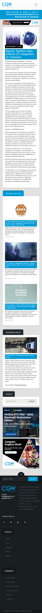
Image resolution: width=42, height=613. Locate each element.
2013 (34, 12)
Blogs (8, 556)
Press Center (12, 12)
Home (8, 539)
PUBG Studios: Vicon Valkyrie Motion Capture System (20, 356)
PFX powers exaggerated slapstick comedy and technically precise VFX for (20, 264)
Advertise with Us (11, 590)
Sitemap (8, 595)
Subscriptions (10, 578)
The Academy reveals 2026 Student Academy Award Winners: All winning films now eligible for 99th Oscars (21, 306)
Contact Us (9, 599)
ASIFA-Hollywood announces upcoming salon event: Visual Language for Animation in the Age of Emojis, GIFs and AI (21, 223)
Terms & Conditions (12, 586)
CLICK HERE (9, 385)
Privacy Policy (10, 582)
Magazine (9, 547)
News (25, 12)
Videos (8, 551)
